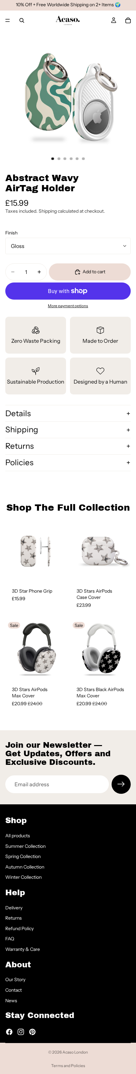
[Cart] (128, 20)
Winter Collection (23, 877)
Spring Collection (23, 856)
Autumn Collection (24, 867)
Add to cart (94, 272)
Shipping (21, 429)
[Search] (22, 20)
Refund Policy (19, 928)
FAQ (9, 939)
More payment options (68, 306)
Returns (19, 446)
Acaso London (75, 1052)
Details (18, 413)
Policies (19, 462)
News (11, 1000)
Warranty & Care (22, 949)
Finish (11, 233)
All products (17, 836)
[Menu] (7, 20)
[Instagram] (21, 1031)
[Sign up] (121, 784)
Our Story (15, 979)
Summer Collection (25, 846)
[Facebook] (9, 1031)
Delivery (13, 908)
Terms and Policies (68, 1065)
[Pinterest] (32, 1031)
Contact (13, 990)
